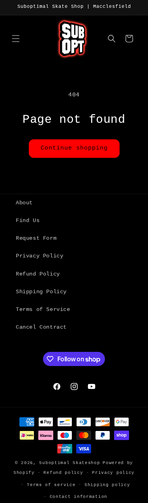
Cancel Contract (41, 327)
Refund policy (63, 472)
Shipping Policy (41, 291)
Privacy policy (113, 472)
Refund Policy (38, 274)
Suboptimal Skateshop (69, 462)
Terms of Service (43, 309)
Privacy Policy (39, 256)
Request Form (36, 238)
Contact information (78, 496)
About (24, 203)
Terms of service (51, 485)
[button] (15, 38)
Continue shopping (74, 148)
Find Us (27, 220)
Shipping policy (107, 485)
